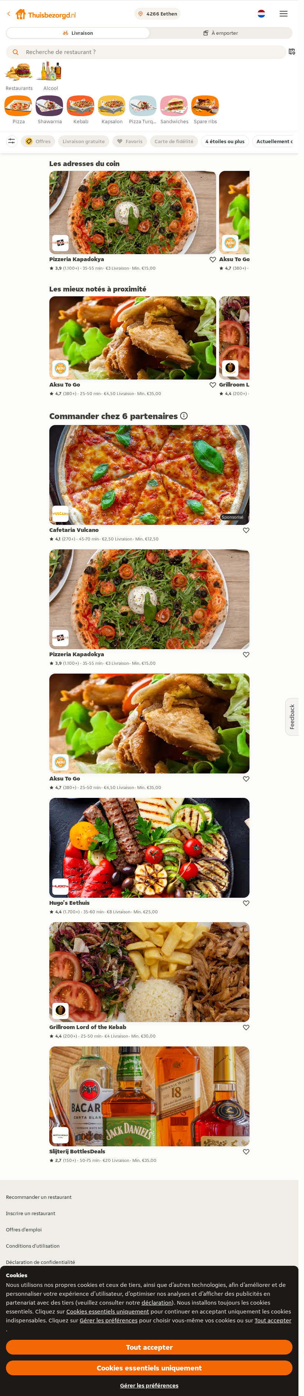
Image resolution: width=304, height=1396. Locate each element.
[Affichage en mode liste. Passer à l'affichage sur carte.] (291, 52)
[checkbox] (18, 110)
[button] (41, 14)
